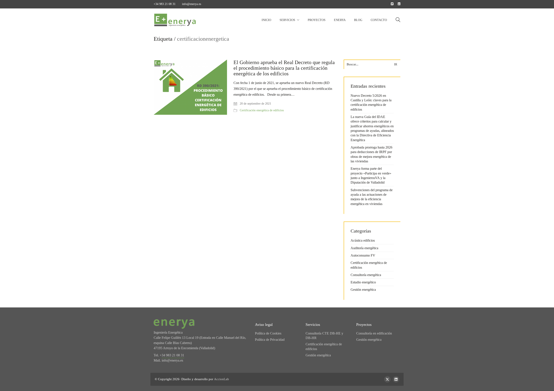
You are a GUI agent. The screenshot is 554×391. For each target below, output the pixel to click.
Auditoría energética (364, 248)
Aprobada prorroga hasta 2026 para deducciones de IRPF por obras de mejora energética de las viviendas (371, 154)
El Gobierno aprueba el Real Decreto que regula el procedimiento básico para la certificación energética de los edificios (284, 68)
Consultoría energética (366, 275)
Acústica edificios (363, 240)
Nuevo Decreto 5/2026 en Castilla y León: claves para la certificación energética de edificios (371, 102)
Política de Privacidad (270, 339)
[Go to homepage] (175, 20)
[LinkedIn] (396, 379)
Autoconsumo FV (363, 255)
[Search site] (398, 20)
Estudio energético (363, 282)
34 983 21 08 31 (173, 355)
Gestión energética (363, 289)
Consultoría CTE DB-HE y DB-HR (324, 335)
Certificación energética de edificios (262, 110)
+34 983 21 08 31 (165, 4)
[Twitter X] (387, 379)
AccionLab (221, 379)
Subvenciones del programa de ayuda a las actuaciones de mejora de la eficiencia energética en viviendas (372, 197)
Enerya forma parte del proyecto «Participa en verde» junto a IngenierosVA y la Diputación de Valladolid (371, 175)
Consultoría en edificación (374, 333)
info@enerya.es (191, 4)
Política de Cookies (268, 333)
